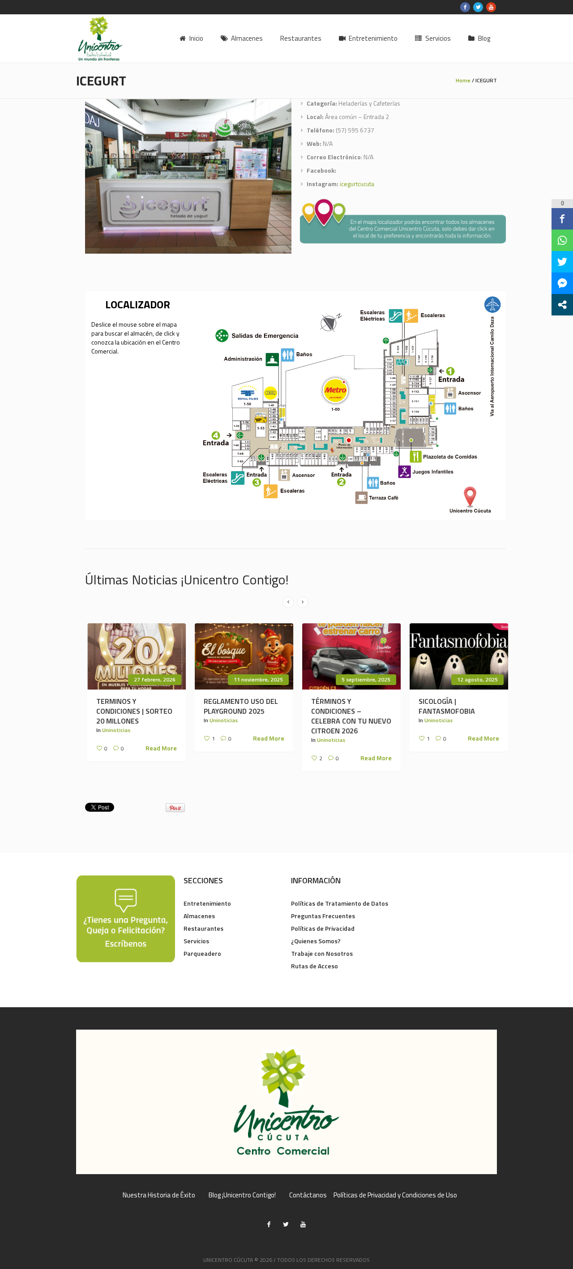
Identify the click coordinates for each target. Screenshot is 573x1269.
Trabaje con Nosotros (322, 953)
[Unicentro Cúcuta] (286, 1102)
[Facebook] (465, 7)
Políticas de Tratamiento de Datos (339, 903)
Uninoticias (114, 730)
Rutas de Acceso (314, 966)
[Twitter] (478, 7)
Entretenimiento (207, 903)
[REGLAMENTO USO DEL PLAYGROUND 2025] (241, 656)
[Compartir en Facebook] (562, 219)
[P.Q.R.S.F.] (125, 918)
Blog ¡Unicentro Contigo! (242, 1195)
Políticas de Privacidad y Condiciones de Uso (395, 1195)
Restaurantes (203, 928)
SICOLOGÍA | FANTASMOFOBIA (444, 706)
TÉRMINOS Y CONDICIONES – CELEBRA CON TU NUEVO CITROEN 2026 (349, 716)
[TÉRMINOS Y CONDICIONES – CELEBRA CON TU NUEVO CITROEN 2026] (349, 656)
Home (463, 80)
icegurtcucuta (357, 183)
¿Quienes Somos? (316, 940)
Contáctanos (308, 1195)
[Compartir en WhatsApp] (562, 240)
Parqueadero (202, 953)
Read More (159, 748)
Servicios (196, 940)
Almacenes (199, 915)
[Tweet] (562, 262)
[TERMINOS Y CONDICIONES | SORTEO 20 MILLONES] (134, 656)
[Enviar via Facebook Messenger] (562, 283)
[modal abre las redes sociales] (562, 304)
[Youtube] (491, 7)
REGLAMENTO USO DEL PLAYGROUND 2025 (238, 706)
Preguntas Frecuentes (323, 915)
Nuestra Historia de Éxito (159, 1195)
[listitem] (334, 390)
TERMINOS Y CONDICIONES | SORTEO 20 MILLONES (132, 711)
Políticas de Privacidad (323, 928)
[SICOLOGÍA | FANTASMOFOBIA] (456, 656)
